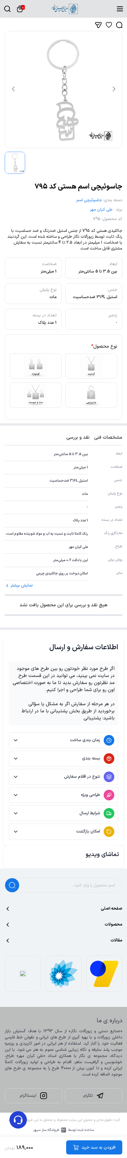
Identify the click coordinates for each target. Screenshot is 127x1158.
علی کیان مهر (101, 210)
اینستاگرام (28, 1096)
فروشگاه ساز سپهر (46, 1130)
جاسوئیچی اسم (89, 200)
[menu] (120, 9)
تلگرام (88, 1096)
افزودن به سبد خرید (98, 1147)
